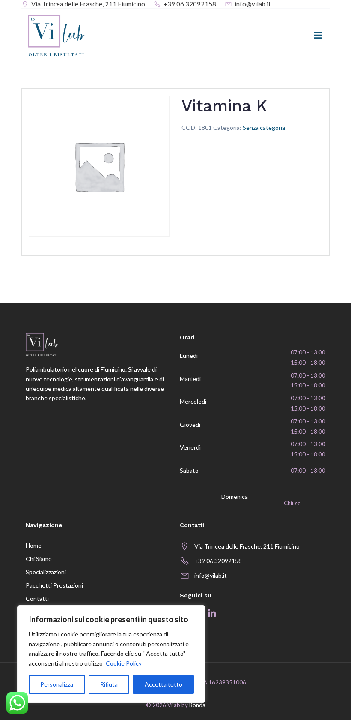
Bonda (197, 705)
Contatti (37, 598)
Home (34, 545)
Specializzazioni (46, 572)
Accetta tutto (163, 684)
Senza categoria (264, 127)
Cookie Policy (124, 663)
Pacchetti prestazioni (54, 585)
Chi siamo (39, 558)
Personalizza (56, 684)
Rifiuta (109, 684)
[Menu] (318, 35)
